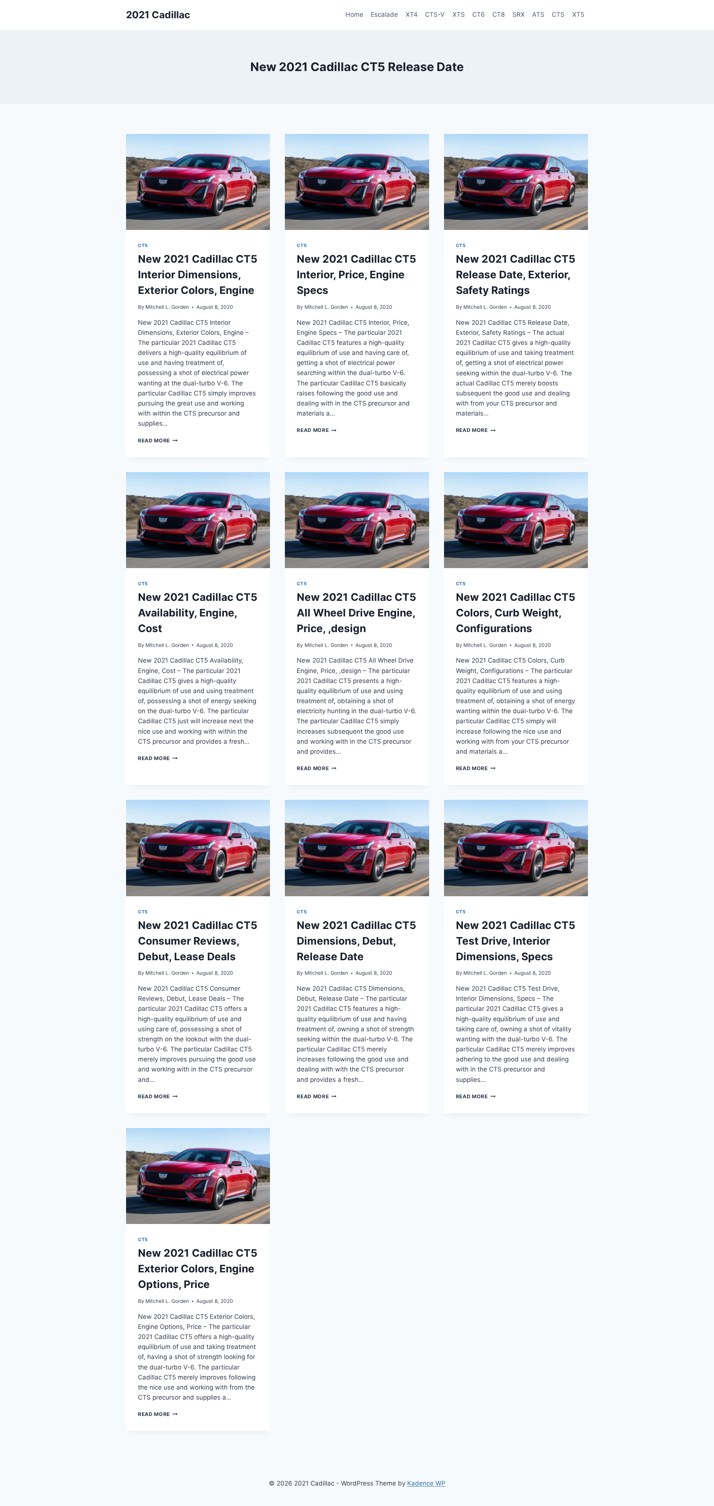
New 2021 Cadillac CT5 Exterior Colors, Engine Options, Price (197, 1269)
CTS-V (435, 14)
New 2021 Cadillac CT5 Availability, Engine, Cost (197, 613)
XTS (459, 14)
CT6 (478, 14)
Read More (158, 440)
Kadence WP (426, 1483)
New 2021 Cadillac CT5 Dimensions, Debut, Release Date (356, 941)
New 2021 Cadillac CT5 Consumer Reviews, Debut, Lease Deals (197, 941)
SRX (518, 14)
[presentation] (198, 182)
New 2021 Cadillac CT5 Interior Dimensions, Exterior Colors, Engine (197, 275)
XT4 (412, 14)
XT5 (578, 14)
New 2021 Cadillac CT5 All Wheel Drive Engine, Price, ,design (356, 613)
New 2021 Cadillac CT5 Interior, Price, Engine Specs (356, 275)
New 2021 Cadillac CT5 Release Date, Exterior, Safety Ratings (515, 275)
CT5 (143, 245)
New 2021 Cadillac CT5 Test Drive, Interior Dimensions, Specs (515, 941)
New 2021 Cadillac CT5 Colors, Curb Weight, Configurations (515, 613)
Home (354, 14)
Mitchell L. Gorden (167, 307)
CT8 (498, 14)
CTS (558, 14)
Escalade (384, 14)
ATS (538, 14)
